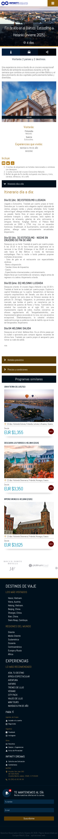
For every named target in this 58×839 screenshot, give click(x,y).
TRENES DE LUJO (16, 687)
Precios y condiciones (18, 369)
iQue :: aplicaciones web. (36, 835)
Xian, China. (13, 616)
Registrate (12, 724)
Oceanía (11, 643)
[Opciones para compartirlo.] (47, 52)
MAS (51, 431)
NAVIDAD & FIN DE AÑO (18, 706)
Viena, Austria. (14, 602)
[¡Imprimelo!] (29, 52)
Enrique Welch (18, 835)
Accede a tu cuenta (15, 720)
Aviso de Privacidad (15, 750)
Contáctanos (12, 765)
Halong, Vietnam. (15, 605)
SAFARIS (12, 684)
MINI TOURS (13, 702)
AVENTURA (13, 680)
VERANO (11, 691)
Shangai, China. (15, 613)
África (10, 654)
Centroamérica (15, 647)
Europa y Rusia (15, 650)
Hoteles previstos (16, 360)
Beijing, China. (14, 609)
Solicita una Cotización (16, 761)
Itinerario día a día (16, 184)
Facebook (11, 732)
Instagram (12, 735)
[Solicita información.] (11, 52)
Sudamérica (13, 639)
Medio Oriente (14, 636)
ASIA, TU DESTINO (16, 673)
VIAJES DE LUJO (15, 698)
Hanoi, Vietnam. (15, 598)
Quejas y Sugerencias (16, 747)
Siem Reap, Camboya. (18, 620)
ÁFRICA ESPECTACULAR (19, 676)
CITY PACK (13, 695)
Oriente (11, 632)
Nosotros (11, 744)
